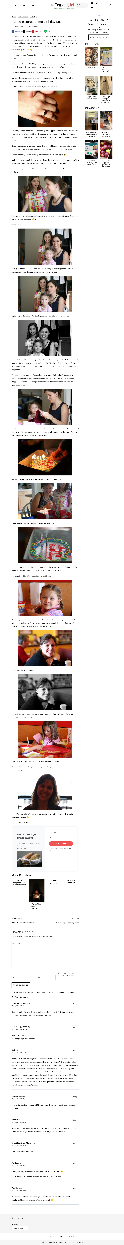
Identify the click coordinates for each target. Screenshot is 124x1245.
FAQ (24, 5)
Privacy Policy (79, 1242)
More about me (98, 37)
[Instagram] (101, 3)
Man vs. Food (31, 823)
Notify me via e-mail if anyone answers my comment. (67, 975)
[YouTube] (92, 8)
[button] (29, 859)
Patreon (33, 5)
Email (39, 977)
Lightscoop (16, 316)
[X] (97, 3)
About (53, 1237)
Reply (75, 1004)
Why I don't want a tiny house (23, 921)
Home (14, 17)
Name (15, 977)
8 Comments (34, 26)
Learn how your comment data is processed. (59, 992)
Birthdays (33, 17)
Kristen (16, 26)
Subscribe (81, 5)
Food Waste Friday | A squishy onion (65, 921)
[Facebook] (92, 3)
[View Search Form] (111, 5)
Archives (15, 1224)
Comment (16, 943)
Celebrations (23, 17)
